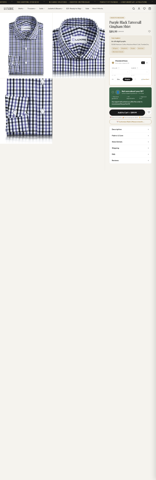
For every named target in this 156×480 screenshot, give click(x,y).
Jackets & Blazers (55, 8)
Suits (41, 8)
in (143, 63)
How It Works (97, 8)
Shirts (21, 8)
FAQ (113, 154)
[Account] (138, 8)
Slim (118, 79)
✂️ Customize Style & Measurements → (130, 122)
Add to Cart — (127, 112)
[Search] (133, 8)
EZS (74, 8)
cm (147, 63)
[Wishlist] (144, 8)
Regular (127, 79)
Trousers (31, 8)
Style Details (117, 142)
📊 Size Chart (145, 79)
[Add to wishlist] (149, 31)
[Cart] (149, 8)
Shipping (115, 148)
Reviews (115, 160)
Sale (87, 8)
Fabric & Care (117, 135)
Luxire (9, 9)
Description (117, 129)
